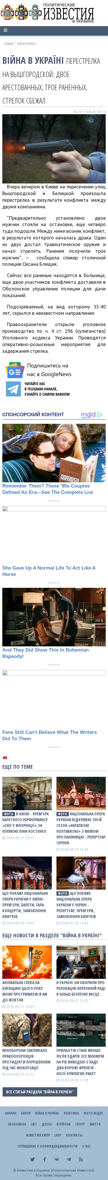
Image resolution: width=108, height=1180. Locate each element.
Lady (57, 1135)
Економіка (17, 1124)
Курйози (63, 1124)
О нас (86, 1146)
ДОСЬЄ (47, 1124)
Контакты (74, 1135)
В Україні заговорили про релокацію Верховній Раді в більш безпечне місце (80, 988)
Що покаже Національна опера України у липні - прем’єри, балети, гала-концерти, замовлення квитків (25, 904)
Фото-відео (93, 1113)
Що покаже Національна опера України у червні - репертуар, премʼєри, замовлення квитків (76, 904)
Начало (10, 1113)
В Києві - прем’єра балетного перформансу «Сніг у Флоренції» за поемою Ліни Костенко (25, 822)
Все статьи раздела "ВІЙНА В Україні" (40, 1091)
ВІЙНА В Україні (33, 60)
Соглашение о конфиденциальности (47, 1146)
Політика (71, 1113)
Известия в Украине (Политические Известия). (56, 1170)
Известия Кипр (38, 1135)
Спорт (80, 1124)
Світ (34, 1124)
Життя (95, 1124)
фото (8, 814)
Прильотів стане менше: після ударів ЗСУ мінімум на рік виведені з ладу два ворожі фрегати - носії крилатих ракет (80, 1062)
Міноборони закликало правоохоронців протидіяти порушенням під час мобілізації (26, 1059)
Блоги (26, 1113)
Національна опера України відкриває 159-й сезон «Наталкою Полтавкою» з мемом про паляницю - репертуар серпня (80, 828)
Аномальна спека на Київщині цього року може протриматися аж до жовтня (24, 991)
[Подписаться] (39, 370)
